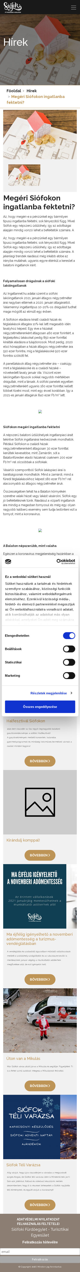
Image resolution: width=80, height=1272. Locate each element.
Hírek (32, 91)
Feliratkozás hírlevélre (40, 1242)
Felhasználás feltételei (38, 1224)
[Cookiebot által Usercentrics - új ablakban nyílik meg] (57, 561)
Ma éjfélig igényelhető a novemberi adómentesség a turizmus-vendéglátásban (39, 939)
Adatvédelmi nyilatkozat (38, 1219)
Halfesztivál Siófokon (25, 721)
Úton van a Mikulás (23, 1058)
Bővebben (39, 761)
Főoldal (14, 91)
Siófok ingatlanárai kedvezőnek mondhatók (44, 439)
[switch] (69, 649)
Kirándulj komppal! (23, 840)
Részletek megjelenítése (49, 693)
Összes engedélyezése (40, 707)
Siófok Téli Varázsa (23, 1165)
